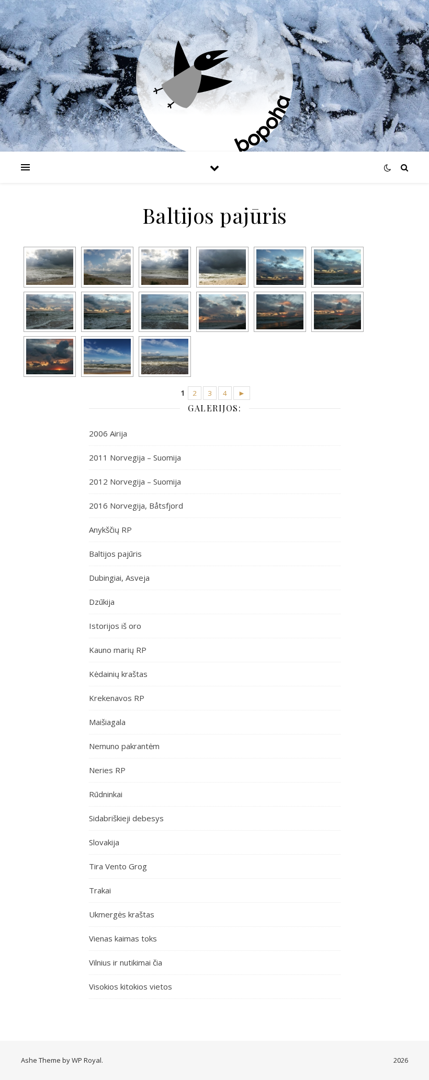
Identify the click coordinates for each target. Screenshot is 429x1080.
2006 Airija (108, 433)
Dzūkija (102, 601)
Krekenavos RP (116, 698)
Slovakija (104, 842)
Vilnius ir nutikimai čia (125, 962)
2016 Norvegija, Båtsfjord (136, 505)
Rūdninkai (105, 794)
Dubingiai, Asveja (119, 577)
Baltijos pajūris (115, 553)
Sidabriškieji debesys (126, 818)
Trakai (100, 890)
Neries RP (107, 770)
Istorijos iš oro (115, 626)
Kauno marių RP (117, 650)
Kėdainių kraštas (118, 674)
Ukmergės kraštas (121, 914)
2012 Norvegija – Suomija (135, 481)
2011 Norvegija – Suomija (135, 457)
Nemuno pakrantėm (124, 746)
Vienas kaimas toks (123, 938)
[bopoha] (214, 78)
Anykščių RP (110, 529)
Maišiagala (107, 722)
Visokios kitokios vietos (130, 986)
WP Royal (86, 1060)
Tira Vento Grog (118, 866)
